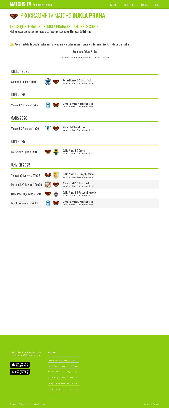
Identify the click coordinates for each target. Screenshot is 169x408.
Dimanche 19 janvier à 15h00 (26, 194)
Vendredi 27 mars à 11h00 (25, 128)
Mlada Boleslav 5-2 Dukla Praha (78, 202)
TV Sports (128, 5)
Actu (157, 5)
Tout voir (55, 390)
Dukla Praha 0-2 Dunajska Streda (78, 174)
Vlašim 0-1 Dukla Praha (74, 127)
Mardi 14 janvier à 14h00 (24, 203)
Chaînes (144, 5)
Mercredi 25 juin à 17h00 (24, 152)
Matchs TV (31, 3)
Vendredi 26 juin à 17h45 (24, 105)
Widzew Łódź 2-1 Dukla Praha (76, 183)
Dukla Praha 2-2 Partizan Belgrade (79, 192)
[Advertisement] (84, 258)
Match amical (69, 83)
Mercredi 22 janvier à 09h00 (26, 184)
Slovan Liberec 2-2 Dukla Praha (77, 80)
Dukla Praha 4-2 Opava (73, 150)
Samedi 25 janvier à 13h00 (25, 175)
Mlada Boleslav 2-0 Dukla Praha (78, 104)
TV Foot (113, 5)
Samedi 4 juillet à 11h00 (24, 81)
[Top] (162, 402)
